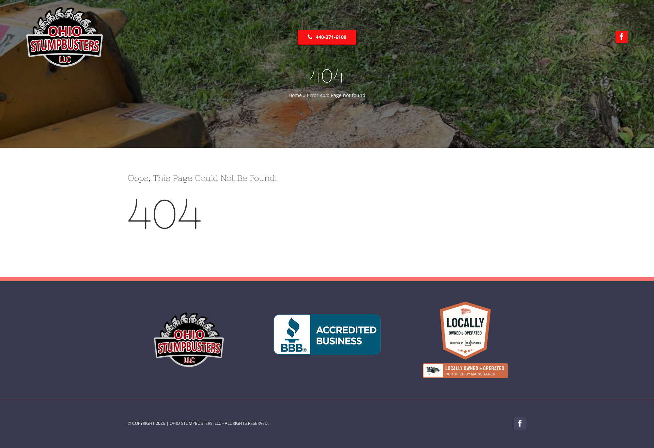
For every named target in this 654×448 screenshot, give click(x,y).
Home (295, 95)
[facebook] (622, 37)
